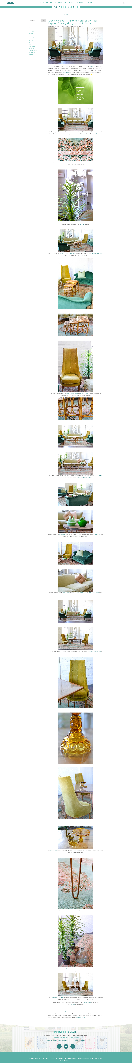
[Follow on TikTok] (13, 3)
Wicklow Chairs (84, 393)
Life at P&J (31, 40)
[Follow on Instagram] (10, 3)
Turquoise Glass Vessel (78, 968)
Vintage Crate (66, 968)
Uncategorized (32, 52)
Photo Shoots (32, 42)
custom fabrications (84, 1011)
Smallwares (62, 534)
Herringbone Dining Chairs (57, 997)
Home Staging (32, 37)
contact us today (80, 1017)
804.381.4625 (74, 1037)
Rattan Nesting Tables (97, 253)
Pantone (91, 66)
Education (31, 29)
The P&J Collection (33, 50)
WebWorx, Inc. (69, 1060)
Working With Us (60, 2)
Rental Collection (46, 2)
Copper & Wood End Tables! (85, 477)
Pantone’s (82, 224)
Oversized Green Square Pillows (68, 253)
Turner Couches (69, 136)
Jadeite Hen (98, 534)
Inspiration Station (33, 39)
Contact (89, 2)
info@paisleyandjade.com (61, 1037)
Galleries (79, 2)
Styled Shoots (32, 48)
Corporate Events (33, 27)
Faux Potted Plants (92, 222)
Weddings (31, 54)
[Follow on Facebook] (8, 3)
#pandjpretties (66, 72)
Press (30, 44)
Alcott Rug (57, 162)
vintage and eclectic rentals (69, 1011)
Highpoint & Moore (33, 35)
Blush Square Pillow (94, 592)
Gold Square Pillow (81, 592)
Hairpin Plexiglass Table (95, 651)
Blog (71, 2)
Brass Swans (53, 850)
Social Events (32, 46)
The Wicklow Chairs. (96, 136)
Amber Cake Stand (75, 765)
